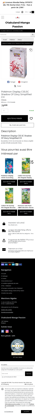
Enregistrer (24, 82)
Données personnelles (7, 312)
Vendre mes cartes (7, 293)
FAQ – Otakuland (6, 286)
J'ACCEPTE (26, 411)
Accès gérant (29, 384)
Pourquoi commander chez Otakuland (12, 288)
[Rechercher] (33, 34)
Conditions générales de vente (10, 283)
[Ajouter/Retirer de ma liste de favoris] (31, 118)
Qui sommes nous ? (7, 281)
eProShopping (5, 384)
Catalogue (5, 276)
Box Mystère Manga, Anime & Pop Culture (13, 290)
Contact (18, 12)
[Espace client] (22, 12)
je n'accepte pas (8, 411)
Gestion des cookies (6, 310)
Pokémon (12, 39)
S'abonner (28, 374)
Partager (12, 82)
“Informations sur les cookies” (13, 404)
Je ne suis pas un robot (10, 377)
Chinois (20, 39)
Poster (19, 86)
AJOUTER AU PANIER (14, 118)
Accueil (5, 39)
